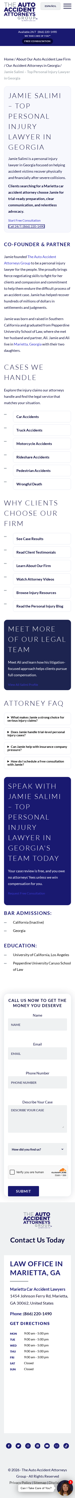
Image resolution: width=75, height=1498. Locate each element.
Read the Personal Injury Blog (39, 606)
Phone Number (37, 1073)
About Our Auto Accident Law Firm (43, 59)
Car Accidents (27, 416)
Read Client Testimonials (36, 552)
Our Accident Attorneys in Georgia (33, 65)
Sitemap (39, 1482)
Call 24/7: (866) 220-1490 (26, 226)
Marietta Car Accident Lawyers (37, 1289)
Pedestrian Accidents (33, 470)
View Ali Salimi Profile (23, 684)
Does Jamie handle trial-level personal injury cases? (36, 733)
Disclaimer (57, 1482)
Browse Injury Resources (36, 592)
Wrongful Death (29, 484)
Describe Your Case (37, 1102)
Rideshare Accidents (32, 457)
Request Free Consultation (26, 893)
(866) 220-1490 (47, 31)
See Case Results (29, 539)
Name (37, 1015)
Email (37, 1044)
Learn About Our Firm (33, 565)
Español (50, 6)
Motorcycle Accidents (34, 443)
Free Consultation (37, 41)
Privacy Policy (20, 1482)
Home (9, 59)
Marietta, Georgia (28, 344)
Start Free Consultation (24, 220)
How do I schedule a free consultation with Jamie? (35, 763)
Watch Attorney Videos (35, 579)
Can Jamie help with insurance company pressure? (37, 748)
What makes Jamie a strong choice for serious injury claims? (35, 719)
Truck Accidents (29, 430)
